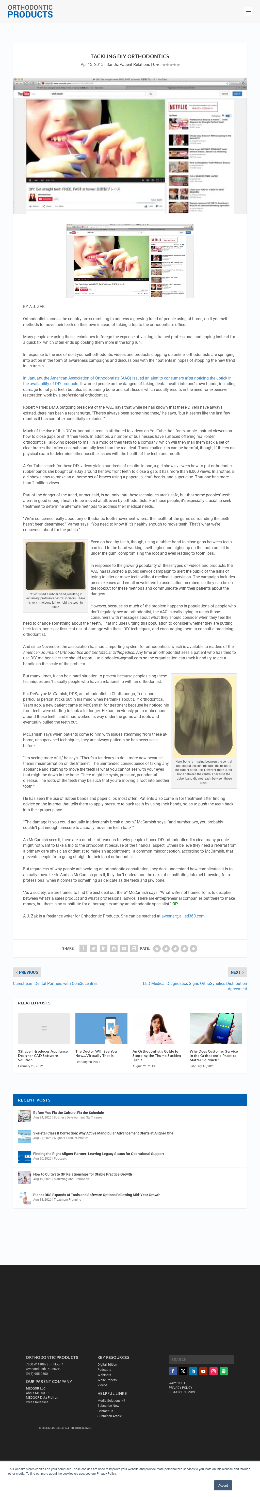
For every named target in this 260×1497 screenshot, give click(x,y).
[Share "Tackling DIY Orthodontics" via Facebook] (83, 948)
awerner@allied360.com (183, 916)
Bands (112, 64)
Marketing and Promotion (71, 1179)
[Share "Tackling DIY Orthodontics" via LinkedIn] (104, 948)
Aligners (59, 1138)
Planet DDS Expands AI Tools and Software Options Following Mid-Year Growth (96, 1195)
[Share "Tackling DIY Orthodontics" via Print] (134, 948)
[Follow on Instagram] (213, 1371)
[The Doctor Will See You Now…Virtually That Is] (101, 1028)
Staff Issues (94, 1117)
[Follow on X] (183, 1371)
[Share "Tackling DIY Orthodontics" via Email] (124, 948)
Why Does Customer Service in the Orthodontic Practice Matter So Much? (214, 1055)
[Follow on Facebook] (173, 1371)
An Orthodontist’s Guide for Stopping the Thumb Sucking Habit (157, 1055)
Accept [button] (223, 1485)
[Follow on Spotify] (224, 1371)
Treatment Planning (67, 1199)
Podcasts (60, 1158)
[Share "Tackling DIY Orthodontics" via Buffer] (114, 948)
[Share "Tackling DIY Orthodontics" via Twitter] (93, 948)
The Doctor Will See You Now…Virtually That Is (96, 1053)
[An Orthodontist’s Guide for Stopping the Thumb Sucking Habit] (159, 1028)
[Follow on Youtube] (203, 1371)
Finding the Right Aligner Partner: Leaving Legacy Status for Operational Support (98, 1154)
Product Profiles (77, 1138)
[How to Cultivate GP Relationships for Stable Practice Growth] (24, 1177)
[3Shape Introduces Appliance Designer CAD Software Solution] (44, 1028)
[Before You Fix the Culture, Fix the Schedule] (24, 1116)
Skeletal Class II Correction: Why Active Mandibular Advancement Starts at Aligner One (103, 1133)
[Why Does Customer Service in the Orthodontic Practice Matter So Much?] (216, 1028)
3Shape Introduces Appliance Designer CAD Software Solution (43, 1055)
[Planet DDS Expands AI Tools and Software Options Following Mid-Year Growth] (24, 1198)
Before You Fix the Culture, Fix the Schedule (68, 1113)
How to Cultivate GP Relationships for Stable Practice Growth (82, 1174)
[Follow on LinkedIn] (193, 1371)
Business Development (69, 1117)
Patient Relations (135, 64)
